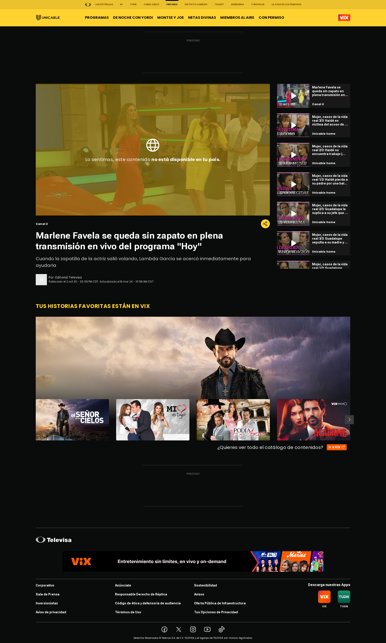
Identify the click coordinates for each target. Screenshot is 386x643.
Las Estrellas (104, 4)
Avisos (199, 594)
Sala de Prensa (47, 594)
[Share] (265, 223)
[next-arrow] (349, 419)
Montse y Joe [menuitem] (170, 17)
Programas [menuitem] (97, 17)
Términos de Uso (128, 612)
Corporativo (45, 585)
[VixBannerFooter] (193, 561)
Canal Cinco (151, 4)
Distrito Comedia (196, 4)
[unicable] (48, 17)
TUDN (133, 4)
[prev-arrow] (33, 419)
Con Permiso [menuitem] (271, 17)
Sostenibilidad (205, 585)
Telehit (219, 4)
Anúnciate (123, 585)
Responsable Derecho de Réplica (141, 594)
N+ (121, 4)
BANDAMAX (237, 4)
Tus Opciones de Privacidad (216, 612)
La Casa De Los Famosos (286, 4)
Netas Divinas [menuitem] (202, 17)
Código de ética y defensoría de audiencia (148, 603)
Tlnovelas (257, 4)
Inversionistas (47, 603)
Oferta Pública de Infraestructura (220, 603)
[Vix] (344, 17)
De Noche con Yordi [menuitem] (133, 17)
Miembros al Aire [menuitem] (237, 17)
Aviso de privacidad (51, 612)
